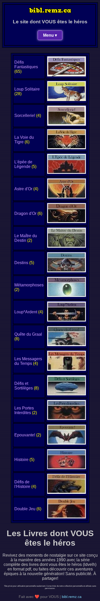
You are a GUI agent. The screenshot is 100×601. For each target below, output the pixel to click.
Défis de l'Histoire (22, 484)
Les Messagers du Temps (28, 361)
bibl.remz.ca (72, 597)
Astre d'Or (23, 189)
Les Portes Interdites (24, 410)
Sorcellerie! (24, 115)
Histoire (21, 459)
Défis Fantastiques (26, 64)
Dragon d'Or (25, 213)
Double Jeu (24, 509)
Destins (21, 263)
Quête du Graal (28, 334)
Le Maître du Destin (25, 238)
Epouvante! (24, 435)
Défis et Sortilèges (23, 385)
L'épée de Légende (23, 164)
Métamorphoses (29, 285)
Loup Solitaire (27, 89)
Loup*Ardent (25, 312)
